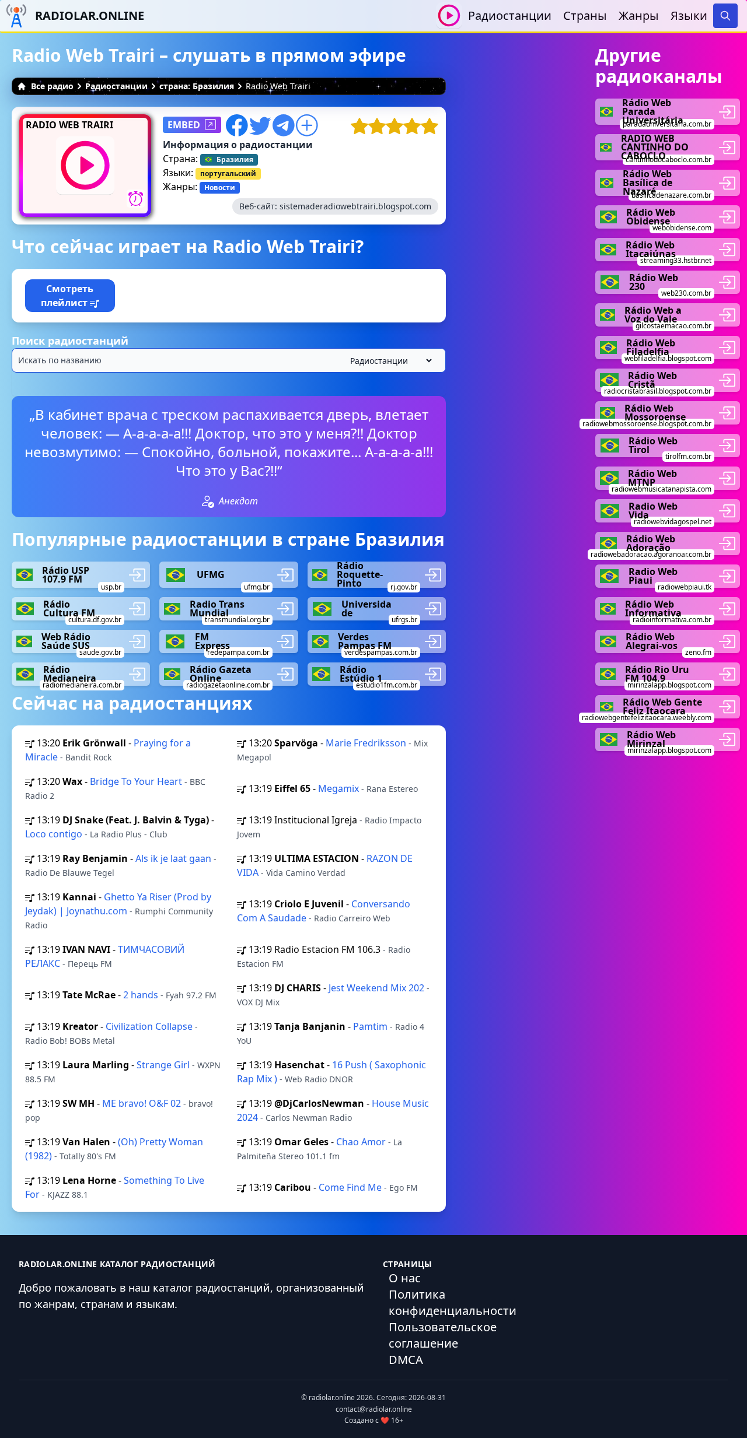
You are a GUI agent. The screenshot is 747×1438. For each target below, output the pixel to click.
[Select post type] (388, 360)
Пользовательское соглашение (443, 1335)
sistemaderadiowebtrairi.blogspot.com (355, 206)
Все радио (52, 86)
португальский (228, 173)
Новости (219, 187)
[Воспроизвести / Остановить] (449, 15)
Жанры (639, 15)
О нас (405, 1278)
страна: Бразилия (196, 86)
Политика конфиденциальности (452, 1302)
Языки (689, 15)
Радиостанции (509, 15)
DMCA (406, 1359)
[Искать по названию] (229, 360)
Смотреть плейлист (67, 295)
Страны (585, 15)
